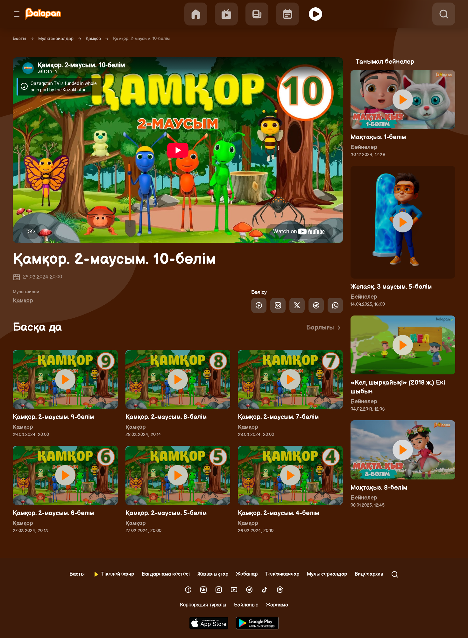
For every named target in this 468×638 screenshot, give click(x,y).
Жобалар (247, 574)
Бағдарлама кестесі (166, 574)
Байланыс (246, 605)
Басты (19, 38)
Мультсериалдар (56, 38)
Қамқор (93, 38)
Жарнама (277, 605)
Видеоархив (369, 574)
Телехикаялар (282, 574)
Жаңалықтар (212, 574)
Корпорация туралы (203, 605)
